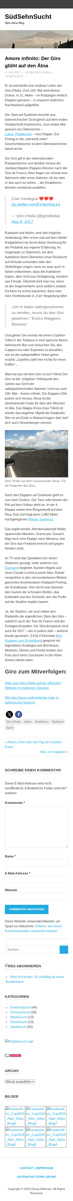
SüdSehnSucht (28, 16)
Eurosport (12, 568)
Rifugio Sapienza (40, 519)
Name (10, 856)
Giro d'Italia (13, 721)
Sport (9, 727)
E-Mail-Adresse (17, 873)
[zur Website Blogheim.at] (19, 1041)
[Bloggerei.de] (13, 1056)
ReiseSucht (18, 1022)
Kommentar (15, 803)
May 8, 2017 (22, 222)
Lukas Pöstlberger (18, 134)
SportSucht (14, 76)
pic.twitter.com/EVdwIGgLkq (36, 204)
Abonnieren (28, 966)
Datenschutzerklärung (36, 1176)
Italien (28, 721)
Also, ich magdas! (52, 752)
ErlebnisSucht (20, 1007)
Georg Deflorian (37, 72)
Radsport (58, 721)
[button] (9, 714)
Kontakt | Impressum (36, 1168)
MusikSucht (18, 1017)
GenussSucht (20, 1012)
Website (11, 890)
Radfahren (42, 721)
